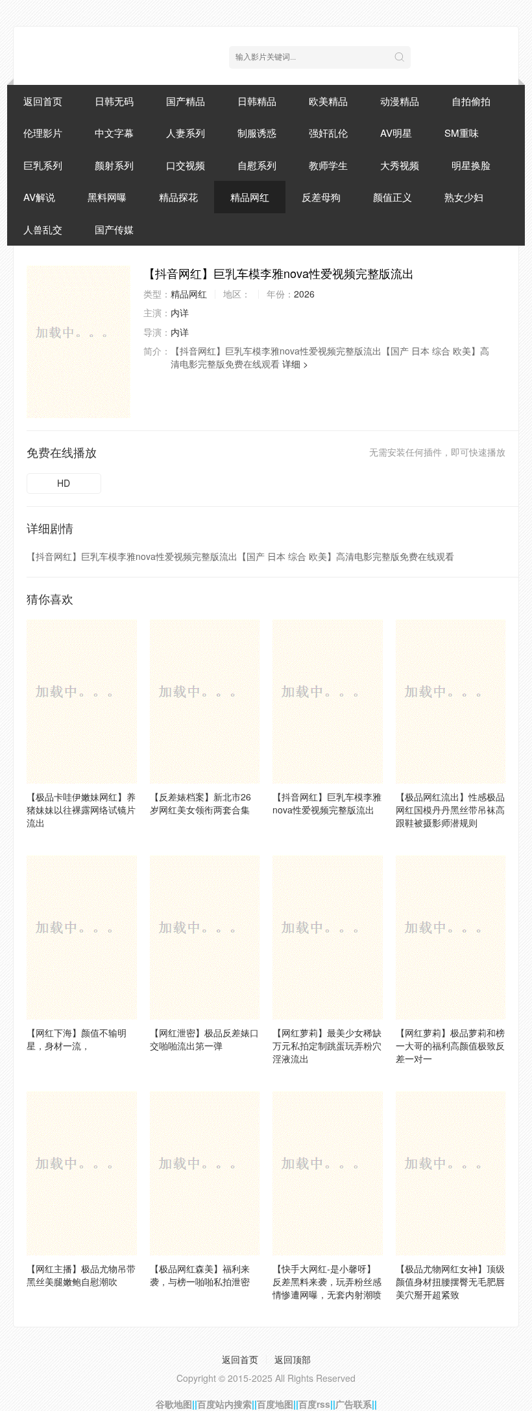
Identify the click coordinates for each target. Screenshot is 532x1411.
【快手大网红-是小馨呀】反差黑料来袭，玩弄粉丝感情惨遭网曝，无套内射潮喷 (326, 1281)
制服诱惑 (256, 132)
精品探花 (178, 197)
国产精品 (185, 101)
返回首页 (42, 101)
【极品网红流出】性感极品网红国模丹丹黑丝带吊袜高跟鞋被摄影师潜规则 (450, 809)
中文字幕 (114, 132)
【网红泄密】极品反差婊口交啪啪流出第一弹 (204, 1039)
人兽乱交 (42, 229)
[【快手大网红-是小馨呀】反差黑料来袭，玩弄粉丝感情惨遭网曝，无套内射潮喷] (327, 1173)
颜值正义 (392, 197)
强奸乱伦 (328, 132)
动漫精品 (399, 101)
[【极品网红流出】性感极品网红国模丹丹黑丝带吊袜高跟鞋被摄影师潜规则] (451, 701)
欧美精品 (328, 101)
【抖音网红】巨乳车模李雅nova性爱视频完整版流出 (326, 803)
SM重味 (461, 132)
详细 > (295, 363)
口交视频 (185, 165)
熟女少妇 (463, 197)
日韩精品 (256, 101)
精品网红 (249, 197)
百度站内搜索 (224, 1403)
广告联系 (353, 1403)
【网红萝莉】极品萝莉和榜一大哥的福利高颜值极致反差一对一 (450, 1045)
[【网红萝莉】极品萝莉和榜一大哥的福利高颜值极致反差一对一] (451, 937)
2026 (304, 293)
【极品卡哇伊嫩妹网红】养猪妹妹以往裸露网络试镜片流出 (81, 809)
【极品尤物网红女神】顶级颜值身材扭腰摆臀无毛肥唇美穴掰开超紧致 (450, 1281)
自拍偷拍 (471, 101)
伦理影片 (42, 132)
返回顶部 (292, 1359)
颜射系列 (114, 165)
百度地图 (275, 1403)
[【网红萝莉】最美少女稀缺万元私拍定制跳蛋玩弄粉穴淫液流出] (327, 937)
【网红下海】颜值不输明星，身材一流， (77, 1039)
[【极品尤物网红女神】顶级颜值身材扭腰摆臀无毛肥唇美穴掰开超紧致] (451, 1173)
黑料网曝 (107, 197)
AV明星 (396, 132)
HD (63, 482)
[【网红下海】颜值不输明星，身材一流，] (82, 937)
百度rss (314, 1403)
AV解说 (39, 197)
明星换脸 (471, 165)
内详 (180, 312)
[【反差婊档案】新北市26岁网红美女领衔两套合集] (205, 701)
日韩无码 (114, 101)
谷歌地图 (174, 1403)
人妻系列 (185, 132)
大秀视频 (399, 165)
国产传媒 (114, 229)
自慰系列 (256, 165)
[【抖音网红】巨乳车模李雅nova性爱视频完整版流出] (78, 341)
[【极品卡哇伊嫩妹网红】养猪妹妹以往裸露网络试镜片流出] (82, 701)
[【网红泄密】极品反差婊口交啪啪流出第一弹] (205, 937)
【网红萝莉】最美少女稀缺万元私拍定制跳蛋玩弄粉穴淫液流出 (326, 1045)
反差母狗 (321, 197)
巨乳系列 (42, 165)
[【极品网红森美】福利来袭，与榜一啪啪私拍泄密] (205, 1173)
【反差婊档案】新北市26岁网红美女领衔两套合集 (200, 803)
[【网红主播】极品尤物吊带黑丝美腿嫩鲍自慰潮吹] (82, 1173)
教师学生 (328, 165)
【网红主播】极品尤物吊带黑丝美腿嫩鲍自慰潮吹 (81, 1275)
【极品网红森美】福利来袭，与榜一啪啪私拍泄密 (200, 1275)
